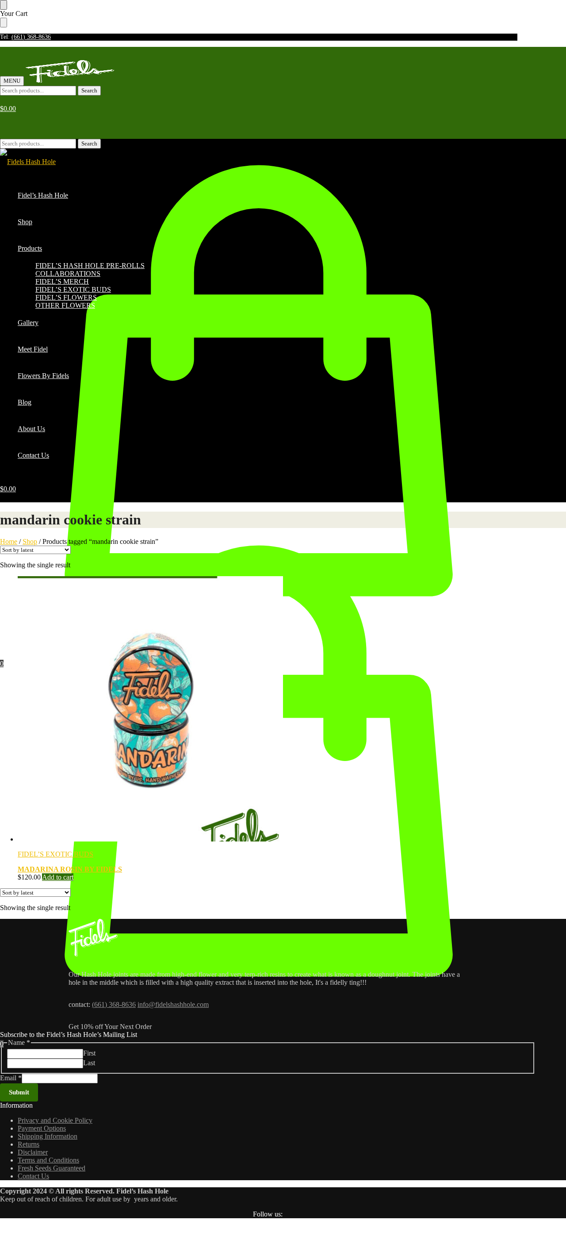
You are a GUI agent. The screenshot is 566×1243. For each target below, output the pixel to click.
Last (89, 1063)
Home (8, 541)
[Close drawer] (3, 22)
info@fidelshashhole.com (173, 1004)
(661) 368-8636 (31, 37)
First (89, 1053)
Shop (30, 541)
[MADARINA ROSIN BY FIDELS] (267, 709)
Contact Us (33, 1176)
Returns (28, 1144)
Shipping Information (47, 1136)
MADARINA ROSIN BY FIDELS (70, 869)
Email (11, 1078)
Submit (19, 1092)
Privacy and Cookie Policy (55, 1120)
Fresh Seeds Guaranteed (51, 1168)
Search (89, 90)
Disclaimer (33, 1152)
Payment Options (42, 1128)
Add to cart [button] (57, 877)
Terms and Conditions (48, 1160)
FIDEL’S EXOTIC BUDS (55, 854)
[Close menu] (3, 5)
